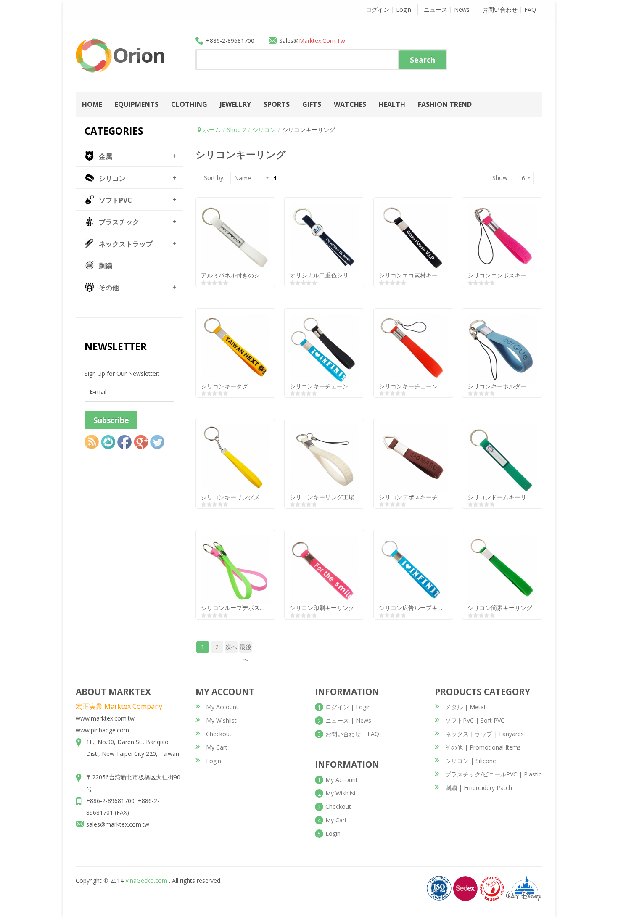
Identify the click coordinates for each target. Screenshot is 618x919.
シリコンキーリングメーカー (239, 497)
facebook (124, 442)
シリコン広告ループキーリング (420, 608)
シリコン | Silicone (470, 761)
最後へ (245, 648)
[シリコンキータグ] (235, 347)
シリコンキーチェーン (319, 386)
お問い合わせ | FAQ (509, 9)
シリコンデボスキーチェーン (417, 497)
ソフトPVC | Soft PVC (474, 720)
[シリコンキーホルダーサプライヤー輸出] (501, 347)
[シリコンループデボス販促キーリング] (235, 569)
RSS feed (92, 442)
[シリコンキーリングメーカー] (235, 458)
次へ (231, 647)
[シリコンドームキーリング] (501, 458)
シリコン (264, 130)
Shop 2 (236, 130)
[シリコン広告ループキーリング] (413, 569)
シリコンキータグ (224, 386)
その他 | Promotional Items (483, 747)
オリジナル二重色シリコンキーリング (340, 275)
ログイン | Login (388, 9)
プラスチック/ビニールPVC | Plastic (493, 774)
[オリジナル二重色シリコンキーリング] (324, 236)
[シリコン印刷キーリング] (324, 569)
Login (213, 761)
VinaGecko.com (146, 881)
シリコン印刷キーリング (322, 608)
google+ (141, 442)
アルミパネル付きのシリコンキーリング (254, 275)
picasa (108, 442)
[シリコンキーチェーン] (324, 347)
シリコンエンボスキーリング (505, 275)
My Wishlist (221, 720)
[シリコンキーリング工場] (324, 458)
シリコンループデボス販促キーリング (251, 608)
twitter (157, 442)
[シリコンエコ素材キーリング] (413, 236)
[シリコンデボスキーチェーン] (413, 458)
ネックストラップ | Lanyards (484, 734)
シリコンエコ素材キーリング (417, 275)
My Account (222, 707)
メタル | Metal (465, 707)
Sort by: (214, 178)
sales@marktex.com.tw (117, 824)
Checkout (219, 734)
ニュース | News (447, 9)
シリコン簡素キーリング (499, 608)
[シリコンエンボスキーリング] (501, 236)
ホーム (212, 130)
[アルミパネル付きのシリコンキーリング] (235, 236)
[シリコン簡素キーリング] (501, 569)
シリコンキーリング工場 (322, 497)
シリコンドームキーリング (502, 497)
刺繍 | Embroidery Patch (478, 788)
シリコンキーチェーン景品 (414, 386)
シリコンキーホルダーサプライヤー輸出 (520, 386)
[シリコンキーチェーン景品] (413, 347)
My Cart (216, 747)
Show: (500, 178)
